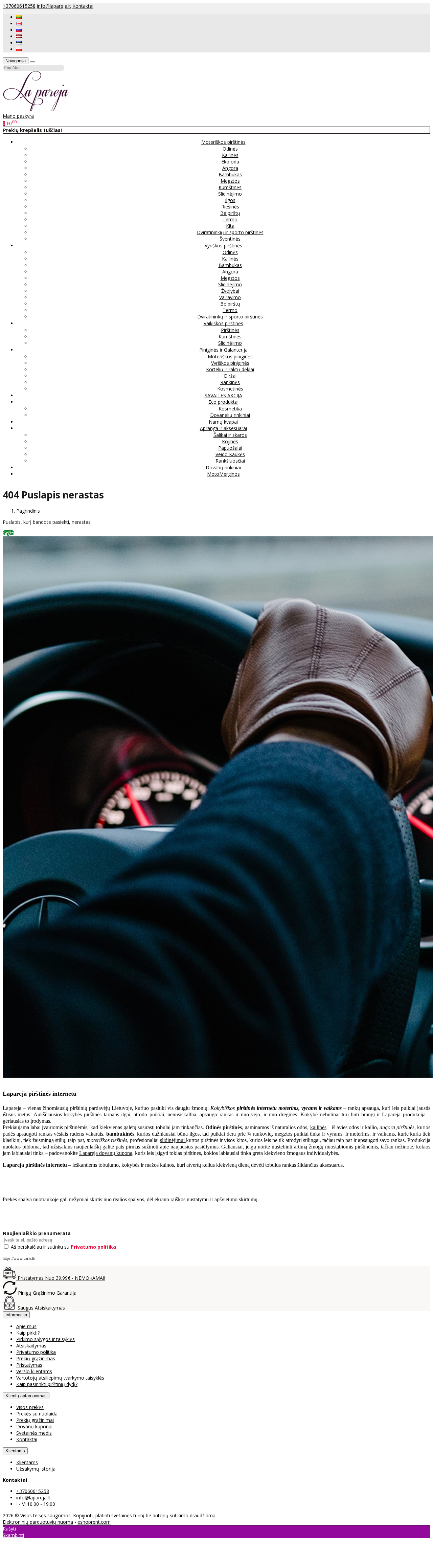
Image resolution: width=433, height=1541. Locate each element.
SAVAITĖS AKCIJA (223, 395)
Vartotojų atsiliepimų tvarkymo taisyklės (60, 1378)
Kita (230, 226)
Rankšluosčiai (230, 460)
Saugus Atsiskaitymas (40, 1307)
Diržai (230, 376)
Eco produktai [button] (223, 402)
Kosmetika (230, 408)
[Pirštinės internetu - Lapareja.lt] (36, 109)
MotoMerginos (223, 474)
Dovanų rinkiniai (223, 467)
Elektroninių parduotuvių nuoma (38, 1522)
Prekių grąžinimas (35, 1358)
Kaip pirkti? (28, 1333)
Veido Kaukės (230, 454)
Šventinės (230, 239)
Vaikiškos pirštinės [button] (223, 323)
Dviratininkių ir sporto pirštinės (230, 232)
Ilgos (230, 200)
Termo (230, 219)
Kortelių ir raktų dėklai (230, 369)
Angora (230, 168)
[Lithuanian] (19, 17)
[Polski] (19, 49)
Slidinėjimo (230, 194)
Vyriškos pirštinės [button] (223, 245)
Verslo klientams (34, 1371)
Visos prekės (30, 1407)
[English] (19, 23)
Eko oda (230, 161)
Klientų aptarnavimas (26, 1395)
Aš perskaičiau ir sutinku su (63, 1247)
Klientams (15, 1450)
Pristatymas (29, 1365)
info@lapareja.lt (54, 6)
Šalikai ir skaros (230, 435)
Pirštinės (230, 330)
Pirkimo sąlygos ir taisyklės (45, 1339)
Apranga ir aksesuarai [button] (223, 428)
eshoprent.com (94, 1522)
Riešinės (230, 206)
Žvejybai (230, 291)
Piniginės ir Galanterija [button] (223, 350)
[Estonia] (19, 43)
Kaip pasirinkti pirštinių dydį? (46, 1384)
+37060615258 (19, 6)
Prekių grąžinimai (35, 1420)
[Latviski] (19, 36)
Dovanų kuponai (34, 1426)
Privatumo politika (36, 1352)
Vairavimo (230, 297)
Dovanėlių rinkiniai (230, 415)
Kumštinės (230, 187)
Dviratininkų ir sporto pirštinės (230, 316)
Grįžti (8, 533)
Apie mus (26, 1326)
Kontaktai (82, 6)
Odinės (230, 149)
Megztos (230, 181)
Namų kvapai (223, 422)
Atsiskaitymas (31, 1345)
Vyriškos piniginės (230, 363)
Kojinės (230, 441)
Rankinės (230, 382)
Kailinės (230, 155)
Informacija (16, 1314)
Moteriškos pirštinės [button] (223, 142)
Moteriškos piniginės (230, 356)
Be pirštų (230, 213)
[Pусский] (19, 30)
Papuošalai (230, 448)
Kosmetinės (230, 388)
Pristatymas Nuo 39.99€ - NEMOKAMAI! (60, 1278)
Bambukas (230, 174)
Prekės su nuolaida (37, 1413)
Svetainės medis (34, 1433)
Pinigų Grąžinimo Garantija (46, 1293)
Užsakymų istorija (35, 1469)
